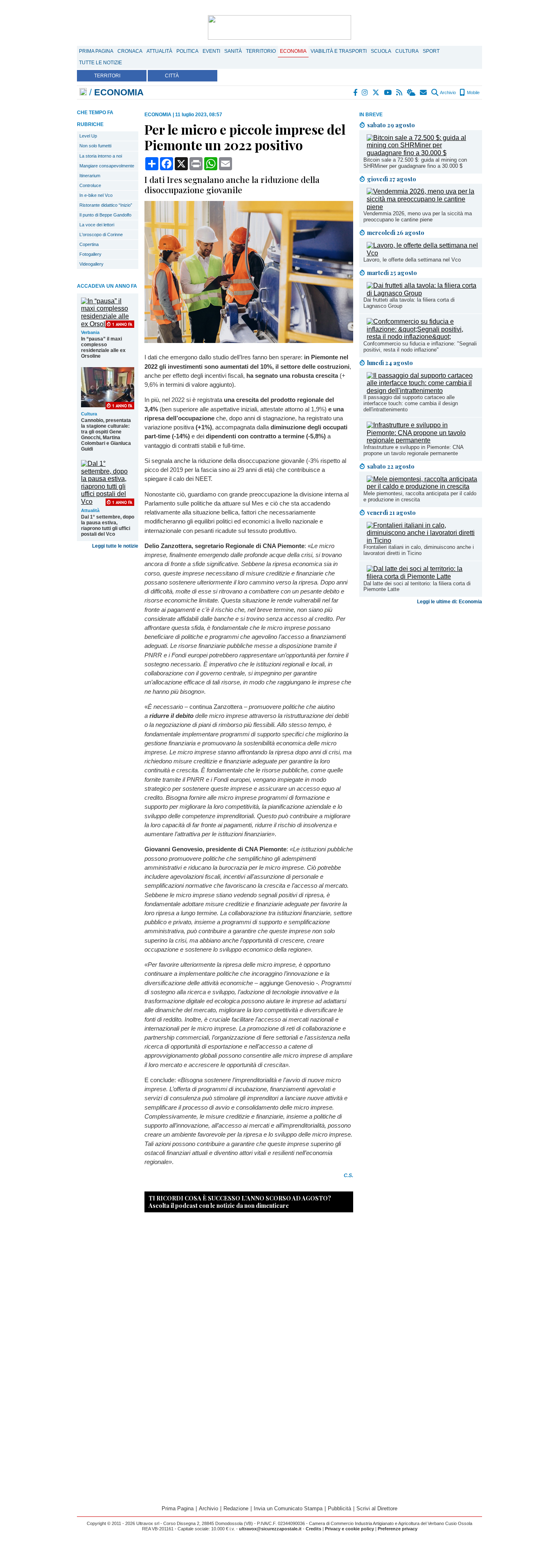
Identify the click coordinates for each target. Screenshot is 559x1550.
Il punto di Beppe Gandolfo (105, 214)
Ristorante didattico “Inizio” (105, 205)
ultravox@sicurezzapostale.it (270, 1528)
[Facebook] (355, 92)
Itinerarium (89, 175)
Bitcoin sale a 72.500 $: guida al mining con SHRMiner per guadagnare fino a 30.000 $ (415, 163)
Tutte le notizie (100, 62)
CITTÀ (172, 76)
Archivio (447, 92)
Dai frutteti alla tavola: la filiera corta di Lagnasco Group (409, 303)
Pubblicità (339, 1508)
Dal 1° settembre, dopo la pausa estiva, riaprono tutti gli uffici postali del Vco (107, 525)
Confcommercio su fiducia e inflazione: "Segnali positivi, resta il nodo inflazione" (420, 347)
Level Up (88, 135)
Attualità (159, 51)
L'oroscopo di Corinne (101, 234)
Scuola (381, 51)
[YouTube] (388, 92)
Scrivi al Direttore (376, 1508)
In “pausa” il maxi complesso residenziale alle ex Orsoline (103, 347)
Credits (313, 1528)
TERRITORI (107, 76)
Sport (431, 51)
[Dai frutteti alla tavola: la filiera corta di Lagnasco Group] (422, 293)
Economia (293, 51)
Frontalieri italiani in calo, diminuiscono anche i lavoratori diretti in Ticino (418, 550)
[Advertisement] (420, 672)
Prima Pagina (96, 51)
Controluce (90, 185)
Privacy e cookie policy (349, 1528)
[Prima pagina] (83, 92)
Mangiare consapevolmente (106, 165)
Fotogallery (90, 254)
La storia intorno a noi (100, 155)
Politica (187, 51)
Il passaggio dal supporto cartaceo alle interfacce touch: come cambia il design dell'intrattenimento (410, 403)
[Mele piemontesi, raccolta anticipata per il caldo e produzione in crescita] (422, 486)
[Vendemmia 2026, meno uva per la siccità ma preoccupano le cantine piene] (422, 206)
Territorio (261, 51)
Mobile (473, 92)
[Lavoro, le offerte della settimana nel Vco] (422, 253)
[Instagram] (365, 92)
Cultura (407, 51)
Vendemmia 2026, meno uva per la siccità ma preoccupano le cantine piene (417, 216)
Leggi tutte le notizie (115, 546)
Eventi (211, 51)
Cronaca (129, 51)
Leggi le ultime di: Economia (449, 602)
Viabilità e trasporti (339, 51)
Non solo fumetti (95, 145)
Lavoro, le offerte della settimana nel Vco (412, 260)
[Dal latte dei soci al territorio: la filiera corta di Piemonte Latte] (422, 576)
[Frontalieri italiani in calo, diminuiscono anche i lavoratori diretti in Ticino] (422, 540)
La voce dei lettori (96, 224)
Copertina (89, 244)
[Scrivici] (424, 92)
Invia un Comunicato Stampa (288, 1508)
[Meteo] (411, 92)
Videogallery (91, 264)
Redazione (235, 1508)
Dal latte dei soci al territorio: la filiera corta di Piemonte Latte (417, 586)
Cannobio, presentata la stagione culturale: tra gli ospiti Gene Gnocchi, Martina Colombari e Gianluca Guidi (106, 434)
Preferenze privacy (397, 1528)
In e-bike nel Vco (96, 195)
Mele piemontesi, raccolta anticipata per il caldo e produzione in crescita (419, 496)
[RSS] (399, 92)
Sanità (233, 51)
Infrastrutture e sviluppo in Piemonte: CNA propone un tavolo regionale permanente (413, 450)
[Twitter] (376, 92)
